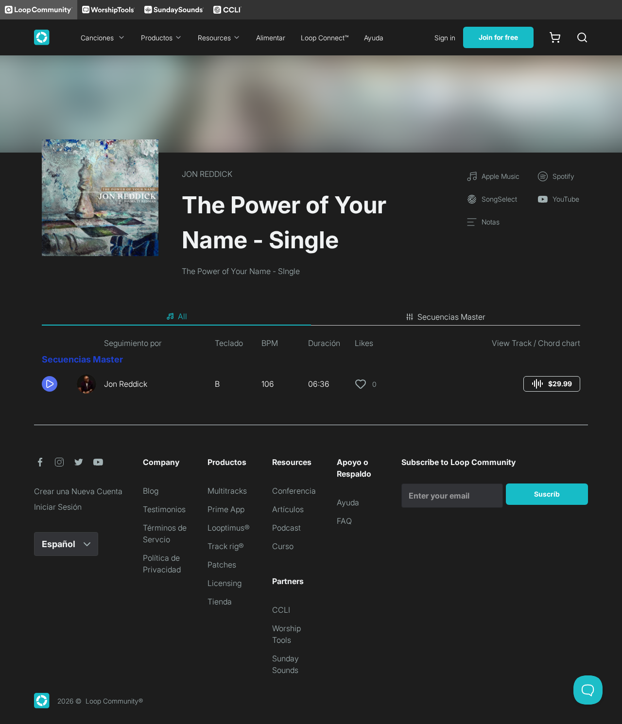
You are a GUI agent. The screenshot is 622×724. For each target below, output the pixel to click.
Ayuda (373, 38)
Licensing (224, 583)
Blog (150, 491)
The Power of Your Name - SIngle (241, 271)
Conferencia (294, 491)
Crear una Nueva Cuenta (78, 491)
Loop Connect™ (324, 38)
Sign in (444, 38)
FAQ (344, 521)
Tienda (219, 601)
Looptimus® (228, 528)
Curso (283, 546)
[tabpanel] (311, 369)
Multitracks (227, 491)
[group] (551, 384)
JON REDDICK (207, 174)
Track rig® (225, 546)
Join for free (498, 37)
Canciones (97, 38)
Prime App (225, 509)
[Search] (582, 37)
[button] (55, 384)
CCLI (281, 610)
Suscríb (547, 494)
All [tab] (182, 316)
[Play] (49, 384)
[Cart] (555, 37)
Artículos (288, 509)
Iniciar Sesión (58, 507)
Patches (221, 564)
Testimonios (164, 509)
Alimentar (270, 38)
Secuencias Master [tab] (451, 317)
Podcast (286, 528)
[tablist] (311, 317)
